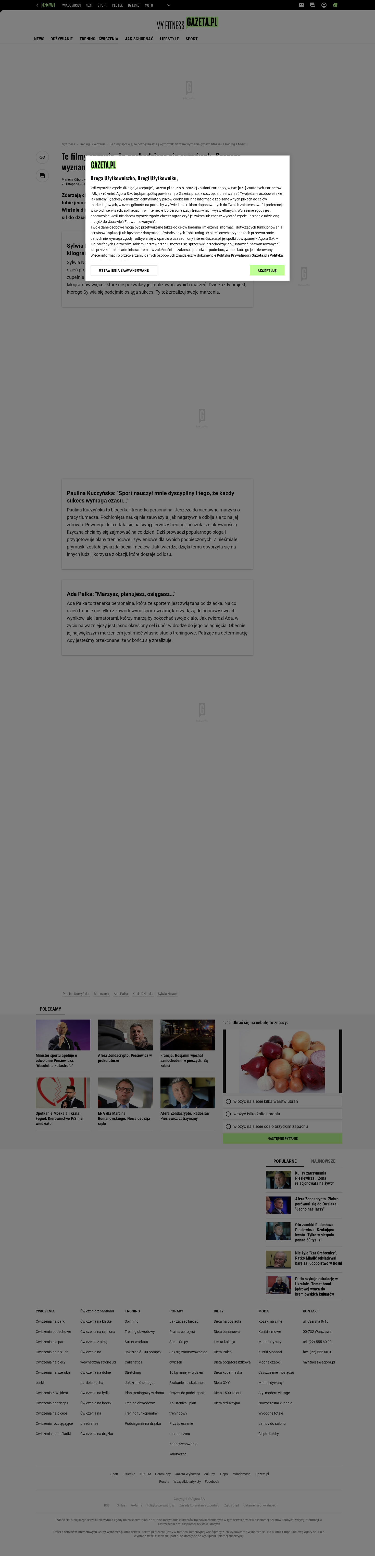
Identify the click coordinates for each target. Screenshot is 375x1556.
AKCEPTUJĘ (267, 271)
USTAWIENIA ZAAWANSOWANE (124, 270)
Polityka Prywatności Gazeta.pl (242, 255)
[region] (187, 218)
